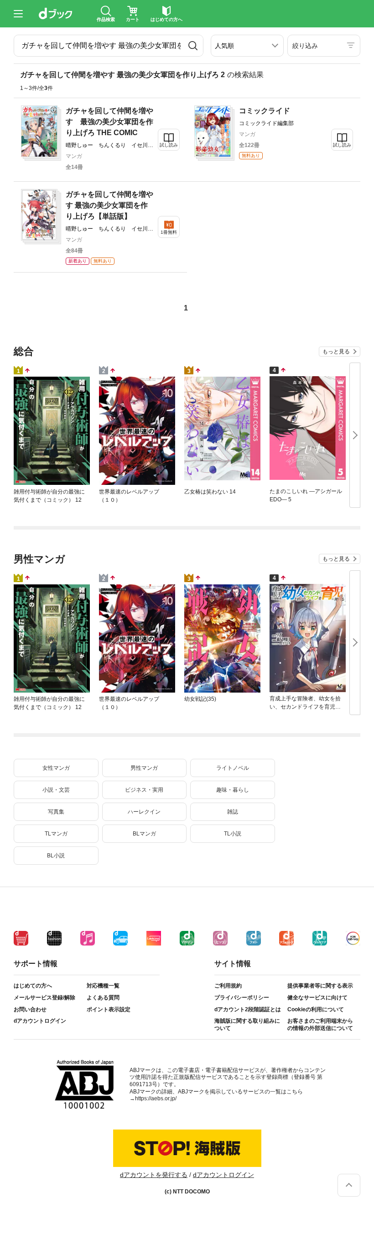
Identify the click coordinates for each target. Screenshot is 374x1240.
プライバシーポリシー (241, 997)
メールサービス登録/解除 (44, 997)
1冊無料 (169, 232)
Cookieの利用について (315, 1009)
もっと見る (336, 351)
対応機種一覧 (103, 986)
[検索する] (193, 45)
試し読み (169, 144)
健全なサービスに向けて (317, 997)
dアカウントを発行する (153, 1174)
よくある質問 (103, 997)
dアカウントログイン (40, 1021)
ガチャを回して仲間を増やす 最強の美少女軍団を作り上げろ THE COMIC (109, 122)
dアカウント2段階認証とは (247, 1009)
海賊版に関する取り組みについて (247, 1024)
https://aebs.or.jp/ (156, 1098)
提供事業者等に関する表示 (320, 986)
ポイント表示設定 (108, 1009)
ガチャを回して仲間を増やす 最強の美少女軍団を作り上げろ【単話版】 (109, 205)
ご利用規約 (228, 986)
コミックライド (264, 111)
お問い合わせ (30, 1009)
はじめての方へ (33, 986)
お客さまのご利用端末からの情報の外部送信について (320, 1024)
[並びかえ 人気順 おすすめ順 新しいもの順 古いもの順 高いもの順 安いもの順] (247, 46)
